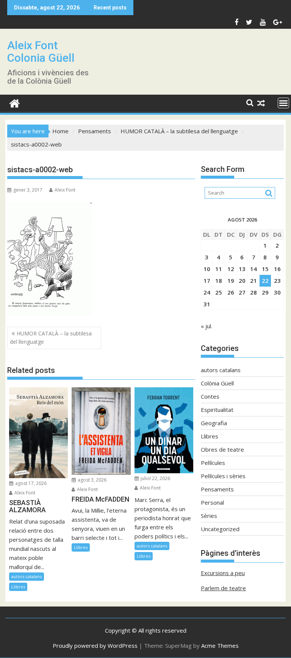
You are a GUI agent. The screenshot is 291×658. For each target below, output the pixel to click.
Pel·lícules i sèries (223, 476)
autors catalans (26, 576)
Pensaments (217, 489)
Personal (212, 502)
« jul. (206, 326)
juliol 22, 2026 (154, 478)
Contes (210, 396)
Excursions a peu (223, 573)
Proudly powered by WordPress (95, 645)
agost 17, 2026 (30, 483)
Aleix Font (65, 190)
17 (206, 280)
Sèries (209, 515)
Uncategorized (220, 529)
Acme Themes (220, 645)
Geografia (214, 423)
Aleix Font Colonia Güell (41, 51)
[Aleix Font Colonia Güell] (15, 102)
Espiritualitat (217, 409)
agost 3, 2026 (91, 480)
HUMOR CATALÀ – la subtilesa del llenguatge (51, 337)
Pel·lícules (213, 462)
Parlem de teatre (223, 588)
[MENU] (283, 103)
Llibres (18, 586)
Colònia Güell (217, 383)
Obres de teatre (222, 449)
